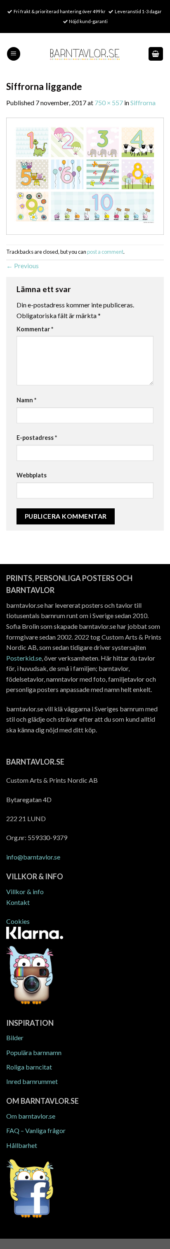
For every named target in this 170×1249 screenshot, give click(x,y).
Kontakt (18, 902)
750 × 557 (108, 102)
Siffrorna (143, 102)
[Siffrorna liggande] (85, 175)
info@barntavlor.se (33, 857)
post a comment (105, 251)
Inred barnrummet (32, 1081)
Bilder (15, 1037)
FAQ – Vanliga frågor (36, 1130)
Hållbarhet (21, 1145)
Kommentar (35, 329)
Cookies (18, 921)
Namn (26, 400)
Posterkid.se (24, 658)
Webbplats (32, 475)
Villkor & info (25, 891)
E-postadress (37, 437)
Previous (22, 265)
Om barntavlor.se (30, 1116)
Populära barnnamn (33, 1052)
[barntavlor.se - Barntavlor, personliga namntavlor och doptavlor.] (85, 54)
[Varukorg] (156, 54)
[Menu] (13, 54)
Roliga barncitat (29, 1067)
